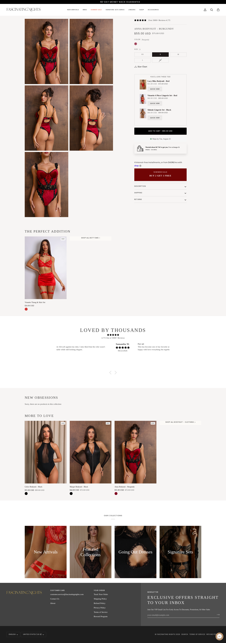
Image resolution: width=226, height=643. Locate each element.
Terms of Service (101, 612)
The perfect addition (47, 231)
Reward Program (101, 616)
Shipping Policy (100, 599)
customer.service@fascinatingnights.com (67, 594)
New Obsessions (41, 398)
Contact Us (54, 599)
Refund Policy (99, 603)
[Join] (217, 615)
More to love (39, 416)
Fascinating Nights (166, 634)
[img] (113, 334)
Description (140, 186)
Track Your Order (101, 594)
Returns (138, 199)
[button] (73, 10)
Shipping (138, 193)
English (12, 634)
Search (184, 634)
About (52, 603)
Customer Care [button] (57, 590)
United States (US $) (32, 634)
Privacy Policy (100, 608)
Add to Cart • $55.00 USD (160, 131)
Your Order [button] (99, 590)
